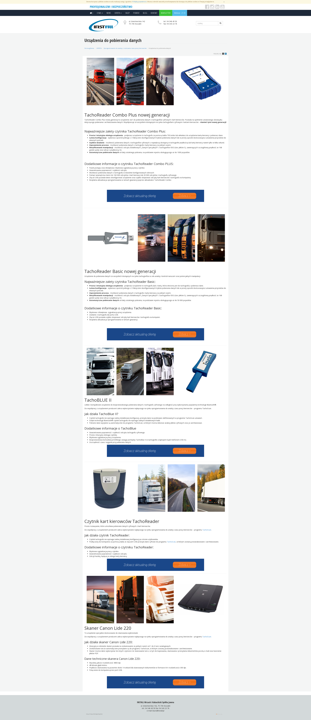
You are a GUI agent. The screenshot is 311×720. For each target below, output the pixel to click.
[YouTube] (222, 8)
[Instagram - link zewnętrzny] (212, 8)
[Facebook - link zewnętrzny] (207, 8)
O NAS (99, 12)
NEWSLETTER (165, 12)
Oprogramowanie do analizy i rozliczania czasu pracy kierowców (125, 48)
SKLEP (127, 12)
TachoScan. (207, 636)
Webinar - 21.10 (179, 12)
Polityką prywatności (140, 2)
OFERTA (117, 12)
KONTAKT (154, 12)
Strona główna (89, 48)
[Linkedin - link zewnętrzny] (217, 8)
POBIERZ (136, 12)
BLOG (145, 12)
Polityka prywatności (94, 714)
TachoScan (206, 530)
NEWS (109, 12)
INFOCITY (219, 714)
